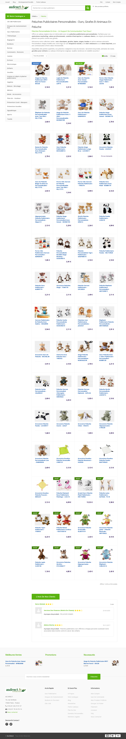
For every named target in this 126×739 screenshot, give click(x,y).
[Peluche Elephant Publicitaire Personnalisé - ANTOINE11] (106, 277)
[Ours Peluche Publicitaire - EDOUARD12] (63, 139)
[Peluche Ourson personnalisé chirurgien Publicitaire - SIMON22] (63, 381)
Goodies (10, 72)
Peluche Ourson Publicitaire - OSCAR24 (83, 287)
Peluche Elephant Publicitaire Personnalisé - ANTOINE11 (105, 288)
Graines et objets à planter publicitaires (17, 77)
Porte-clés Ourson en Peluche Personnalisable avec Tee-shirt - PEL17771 (63, 185)
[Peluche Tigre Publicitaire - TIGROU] (42, 519)
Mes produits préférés (101, 6)
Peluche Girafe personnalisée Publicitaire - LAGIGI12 (104, 392)
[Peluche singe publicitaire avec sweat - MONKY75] (106, 104)
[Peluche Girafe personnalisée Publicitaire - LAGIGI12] (106, 381)
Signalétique (11, 110)
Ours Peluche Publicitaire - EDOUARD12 (61, 149)
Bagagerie (11, 40)
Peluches (43, 16)
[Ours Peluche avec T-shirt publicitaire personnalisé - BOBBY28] (106, 347)
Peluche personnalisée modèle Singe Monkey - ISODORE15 (62, 254)
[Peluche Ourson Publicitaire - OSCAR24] (85, 277)
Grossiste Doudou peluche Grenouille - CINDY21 (64, 460)
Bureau (9, 48)
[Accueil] (18, 7)
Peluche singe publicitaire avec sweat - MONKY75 (106, 114)
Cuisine (9, 56)
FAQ (101, 2)
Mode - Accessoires (14, 94)
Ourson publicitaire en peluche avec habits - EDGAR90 (42, 322)
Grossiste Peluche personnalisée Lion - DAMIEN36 (42, 460)
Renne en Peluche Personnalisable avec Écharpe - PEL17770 (41, 150)
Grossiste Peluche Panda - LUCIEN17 (41, 425)
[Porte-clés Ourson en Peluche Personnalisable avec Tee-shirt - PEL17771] (63, 174)
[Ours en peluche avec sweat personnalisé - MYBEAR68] (85, 70)
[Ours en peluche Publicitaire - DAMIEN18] (85, 104)
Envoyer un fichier (97, 703)
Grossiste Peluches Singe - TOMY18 (63, 286)
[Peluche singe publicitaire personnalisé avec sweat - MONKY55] (63, 208)
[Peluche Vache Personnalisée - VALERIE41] (42, 381)
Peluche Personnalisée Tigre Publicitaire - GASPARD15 (85, 253)
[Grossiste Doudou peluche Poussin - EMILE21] (42, 485)
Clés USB (48, 703)
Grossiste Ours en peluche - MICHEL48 (42, 355)
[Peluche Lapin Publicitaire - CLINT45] (42, 554)
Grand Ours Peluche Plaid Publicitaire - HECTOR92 (85, 495)
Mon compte (117, 2)
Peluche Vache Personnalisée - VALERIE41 (40, 391)
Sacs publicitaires (50, 694)
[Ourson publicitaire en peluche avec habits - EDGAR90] (42, 312)
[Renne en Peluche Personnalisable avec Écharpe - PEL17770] (42, 139)
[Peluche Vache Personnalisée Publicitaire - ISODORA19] (63, 312)
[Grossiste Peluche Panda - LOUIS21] (106, 139)
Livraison (94, 710)
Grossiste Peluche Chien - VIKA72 (84, 425)
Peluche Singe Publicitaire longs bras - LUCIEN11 (84, 149)
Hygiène (10, 82)
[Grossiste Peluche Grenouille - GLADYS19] (85, 519)
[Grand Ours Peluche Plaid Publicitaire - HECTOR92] (85, 485)
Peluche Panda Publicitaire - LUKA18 (104, 218)
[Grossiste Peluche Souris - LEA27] (63, 416)
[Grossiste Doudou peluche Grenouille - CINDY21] (63, 450)
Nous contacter (12, 712)
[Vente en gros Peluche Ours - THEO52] (63, 347)
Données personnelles (75, 713)
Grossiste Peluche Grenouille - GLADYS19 (84, 529)
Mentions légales (74, 717)
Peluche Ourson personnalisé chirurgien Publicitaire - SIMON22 (62, 393)
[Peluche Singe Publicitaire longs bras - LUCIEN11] (85, 139)
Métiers (10, 90)
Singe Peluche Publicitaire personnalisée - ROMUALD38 (83, 357)
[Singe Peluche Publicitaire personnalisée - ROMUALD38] (85, 347)
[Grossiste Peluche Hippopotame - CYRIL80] (106, 416)
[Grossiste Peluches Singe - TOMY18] (63, 277)
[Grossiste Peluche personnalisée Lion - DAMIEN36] (42, 450)
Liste (113, 56)
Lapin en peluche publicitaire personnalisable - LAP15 (63, 81)
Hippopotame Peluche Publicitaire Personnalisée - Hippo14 (42, 219)
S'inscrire (94, 677)
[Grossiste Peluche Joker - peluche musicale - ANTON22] (106, 519)
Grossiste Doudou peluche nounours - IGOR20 (85, 460)
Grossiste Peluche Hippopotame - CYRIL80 (106, 426)
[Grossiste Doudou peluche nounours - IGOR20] (85, 450)
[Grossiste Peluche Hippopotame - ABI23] (85, 554)
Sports (9, 114)
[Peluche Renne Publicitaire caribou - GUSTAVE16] (63, 519)
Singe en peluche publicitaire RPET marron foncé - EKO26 (41, 81)
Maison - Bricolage (14, 86)
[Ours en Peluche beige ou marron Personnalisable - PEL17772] (42, 174)
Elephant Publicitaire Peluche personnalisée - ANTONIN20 (106, 323)
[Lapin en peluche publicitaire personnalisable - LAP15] (63, 70)
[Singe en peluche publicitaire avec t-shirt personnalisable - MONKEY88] (63, 104)
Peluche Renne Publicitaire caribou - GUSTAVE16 (64, 529)
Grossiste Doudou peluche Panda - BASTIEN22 (106, 460)
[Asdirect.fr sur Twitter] (11, 724)
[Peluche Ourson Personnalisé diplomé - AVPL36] (85, 381)
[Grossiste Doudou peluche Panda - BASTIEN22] (106, 450)
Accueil (7, 2)
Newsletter (72, 703)
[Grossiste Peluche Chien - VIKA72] (85, 416)
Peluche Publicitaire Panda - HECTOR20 (106, 252)
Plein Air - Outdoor (14, 98)
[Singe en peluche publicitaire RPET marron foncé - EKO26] (42, 70)
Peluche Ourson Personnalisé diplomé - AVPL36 (84, 391)
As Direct (10, 736)
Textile (9, 119)
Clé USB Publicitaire (14, 22)
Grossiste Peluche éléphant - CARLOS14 (106, 564)
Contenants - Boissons (15, 52)
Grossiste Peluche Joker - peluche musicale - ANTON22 (106, 530)
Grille (106, 56)
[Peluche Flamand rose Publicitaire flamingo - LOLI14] (63, 485)
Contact (108, 2)
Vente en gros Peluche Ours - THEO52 (62, 356)
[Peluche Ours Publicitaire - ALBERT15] (42, 277)
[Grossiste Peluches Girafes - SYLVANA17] (63, 554)
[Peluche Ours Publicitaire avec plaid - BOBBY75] (106, 174)
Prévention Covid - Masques (17, 102)
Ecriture (10, 60)
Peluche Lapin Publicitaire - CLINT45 (40, 564)
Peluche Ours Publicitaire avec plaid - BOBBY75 (105, 183)
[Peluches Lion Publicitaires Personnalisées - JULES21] (85, 312)
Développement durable (26, 2)
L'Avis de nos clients (45, 596)
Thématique (11, 36)
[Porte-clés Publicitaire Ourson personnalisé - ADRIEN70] (42, 243)
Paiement (94, 707)
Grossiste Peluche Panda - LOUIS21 (106, 148)
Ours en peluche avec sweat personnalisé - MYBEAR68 (83, 81)
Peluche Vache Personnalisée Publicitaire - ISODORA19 (62, 323)
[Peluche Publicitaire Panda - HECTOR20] (106, 243)
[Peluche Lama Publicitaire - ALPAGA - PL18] (106, 485)
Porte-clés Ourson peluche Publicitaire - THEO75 (85, 183)
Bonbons (10, 44)
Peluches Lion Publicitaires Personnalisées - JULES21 (84, 323)
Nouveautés (89, 654)
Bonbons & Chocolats (52, 700)
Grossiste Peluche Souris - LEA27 (63, 425)
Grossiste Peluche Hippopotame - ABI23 (84, 564)
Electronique (11, 64)
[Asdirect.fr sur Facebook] (6, 724)
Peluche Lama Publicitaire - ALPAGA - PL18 (104, 495)
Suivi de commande (97, 697)
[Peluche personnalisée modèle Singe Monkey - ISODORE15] (63, 243)
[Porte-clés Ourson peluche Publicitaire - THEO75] (85, 174)
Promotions (50, 654)
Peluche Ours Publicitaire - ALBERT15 (40, 287)
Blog (14, 2)
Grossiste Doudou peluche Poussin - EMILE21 (42, 495)
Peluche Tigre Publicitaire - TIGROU (40, 529)
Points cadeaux (41, 2)
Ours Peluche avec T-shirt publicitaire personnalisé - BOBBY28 (106, 357)
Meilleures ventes (13, 654)
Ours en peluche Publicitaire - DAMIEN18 (83, 114)
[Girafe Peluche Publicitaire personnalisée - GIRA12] (85, 208)
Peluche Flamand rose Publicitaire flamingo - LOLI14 (63, 495)
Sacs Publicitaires (13, 32)
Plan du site (72, 710)
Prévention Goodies (14, 106)
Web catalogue (73, 697)
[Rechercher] (88, 8)
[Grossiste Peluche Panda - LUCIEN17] (42, 416)
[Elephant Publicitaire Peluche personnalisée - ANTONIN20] (106, 312)
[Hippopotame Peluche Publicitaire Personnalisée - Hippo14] (42, 208)
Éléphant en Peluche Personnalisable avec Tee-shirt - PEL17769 (42, 115)
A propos (71, 694)
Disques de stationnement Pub (16, 27)
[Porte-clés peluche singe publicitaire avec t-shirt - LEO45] (106, 70)
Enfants (10, 68)
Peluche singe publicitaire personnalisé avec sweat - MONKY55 (63, 219)
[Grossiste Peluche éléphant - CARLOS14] (106, 554)
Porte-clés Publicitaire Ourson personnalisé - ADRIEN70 (42, 253)
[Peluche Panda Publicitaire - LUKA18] (106, 208)
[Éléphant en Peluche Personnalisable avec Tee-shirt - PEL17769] (42, 104)
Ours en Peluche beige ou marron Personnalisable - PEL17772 (41, 184)
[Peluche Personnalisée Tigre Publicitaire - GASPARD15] (85, 243)
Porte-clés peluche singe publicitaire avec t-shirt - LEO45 (106, 81)
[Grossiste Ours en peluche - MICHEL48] (42, 347)
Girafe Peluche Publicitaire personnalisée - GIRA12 (83, 219)
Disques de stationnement (54, 697)
